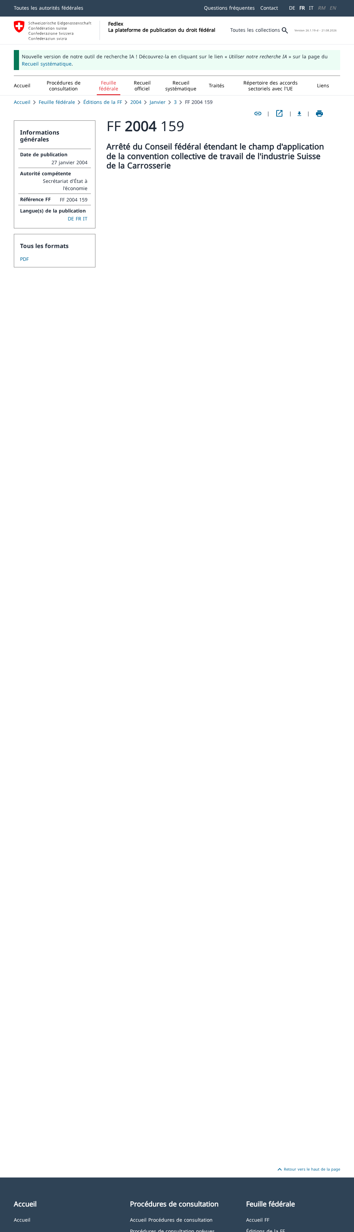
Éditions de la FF (102, 102)
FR (302, 7)
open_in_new (279, 113)
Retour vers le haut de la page (308, 1169)
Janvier (158, 102)
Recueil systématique (47, 63)
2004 (135, 102)
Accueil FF (257, 1219)
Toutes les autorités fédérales (48, 7)
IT (311, 7)
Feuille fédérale (57, 102)
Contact (269, 7)
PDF (24, 259)
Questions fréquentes (229, 7)
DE (292, 7)
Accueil (22, 102)
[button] (63, 85)
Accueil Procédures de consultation (171, 1219)
